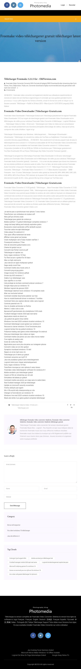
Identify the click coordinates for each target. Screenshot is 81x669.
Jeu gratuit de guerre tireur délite (16, 319)
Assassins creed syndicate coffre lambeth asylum (22, 227)
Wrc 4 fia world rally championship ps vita (19, 390)
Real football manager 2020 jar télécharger (19, 383)
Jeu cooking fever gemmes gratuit (41, 650)
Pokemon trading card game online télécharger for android (25, 332)
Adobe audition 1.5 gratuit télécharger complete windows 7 (25, 222)
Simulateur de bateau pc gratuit (15, 378)
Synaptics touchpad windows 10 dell (17, 349)
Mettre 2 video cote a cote (14, 309)
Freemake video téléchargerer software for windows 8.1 (25, 370)
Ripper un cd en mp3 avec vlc (15, 352)
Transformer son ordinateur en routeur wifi (19, 214)
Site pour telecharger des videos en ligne (19, 334)
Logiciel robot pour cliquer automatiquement (20, 362)
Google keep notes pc (60, 655)
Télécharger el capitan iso (13, 252)
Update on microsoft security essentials (19, 385)
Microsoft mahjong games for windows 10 (22, 566)
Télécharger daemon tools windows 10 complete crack (24, 291)
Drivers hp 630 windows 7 (13, 275)
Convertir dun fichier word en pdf (16, 250)
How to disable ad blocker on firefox (17, 306)
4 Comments (10, 90)
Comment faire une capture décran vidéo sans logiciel (24, 301)
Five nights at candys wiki (13, 339)
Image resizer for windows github (16, 273)
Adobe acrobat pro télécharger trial (42, 558)
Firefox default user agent (13, 388)
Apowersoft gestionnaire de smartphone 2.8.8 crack (23, 311)
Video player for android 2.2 (14, 232)
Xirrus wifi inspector (13, 525)
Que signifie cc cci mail (12, 281)
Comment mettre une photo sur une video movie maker (24, 337)
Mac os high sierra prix (12, 260)
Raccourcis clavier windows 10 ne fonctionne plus (22, 327)
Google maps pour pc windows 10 (16, 286)
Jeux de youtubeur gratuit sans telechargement (21, 360)
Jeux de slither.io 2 (13, 536)
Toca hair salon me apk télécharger (17, 230)
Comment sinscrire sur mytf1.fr (15, 357)
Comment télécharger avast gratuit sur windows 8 (22, 324)
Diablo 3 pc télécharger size (14, 278)
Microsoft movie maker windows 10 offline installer (40, 653)
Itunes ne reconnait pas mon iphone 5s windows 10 (25, 570)
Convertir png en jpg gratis (13, 270)
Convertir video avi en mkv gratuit (16, 347)
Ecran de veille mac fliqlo (13, 342)
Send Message (15, 506)
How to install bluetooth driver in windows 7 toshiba (23, 298)
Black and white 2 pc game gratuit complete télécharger (24, 398)
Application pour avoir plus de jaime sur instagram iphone (25, 344)
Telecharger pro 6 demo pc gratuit (16, 355)
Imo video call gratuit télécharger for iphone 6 (23, 574)
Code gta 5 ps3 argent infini (17, 558)
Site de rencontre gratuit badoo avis (17, 245)
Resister (72, 5)
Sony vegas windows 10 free (15, 255)
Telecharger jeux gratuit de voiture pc (17, 219)
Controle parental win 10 (13, 304)
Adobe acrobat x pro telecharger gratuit (18, 372)
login (63, 5)
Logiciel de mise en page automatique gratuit (29, 655)
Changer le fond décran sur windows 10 (18, 393)
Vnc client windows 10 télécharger (18, 530)
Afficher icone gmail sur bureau (15, 237)
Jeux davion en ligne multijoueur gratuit (18, 263)
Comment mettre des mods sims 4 (17, 268)
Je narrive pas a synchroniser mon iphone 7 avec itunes (24, 212)
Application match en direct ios (15, 316)
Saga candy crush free (12, 265)
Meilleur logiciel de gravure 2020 (16, 288)
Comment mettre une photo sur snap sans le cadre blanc (25, 380)
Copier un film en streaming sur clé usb (18, 375)
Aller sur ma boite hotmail (13, 293)
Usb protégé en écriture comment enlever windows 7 (23, 283)
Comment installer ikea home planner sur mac (21, 296)
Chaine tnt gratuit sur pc (12, 247)
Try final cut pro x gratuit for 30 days (17, 258)
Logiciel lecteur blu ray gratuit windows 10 (19, 329)
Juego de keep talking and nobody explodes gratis (22, 224)
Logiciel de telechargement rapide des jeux (55, 562)
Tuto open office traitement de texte (17, 235)
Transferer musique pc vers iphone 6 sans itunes (22, 367)
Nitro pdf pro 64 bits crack (13, 217)
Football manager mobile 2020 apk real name (20, 314)
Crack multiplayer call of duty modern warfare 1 (21, 240)
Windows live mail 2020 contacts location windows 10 (24, 321)
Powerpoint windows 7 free (14, 242)
